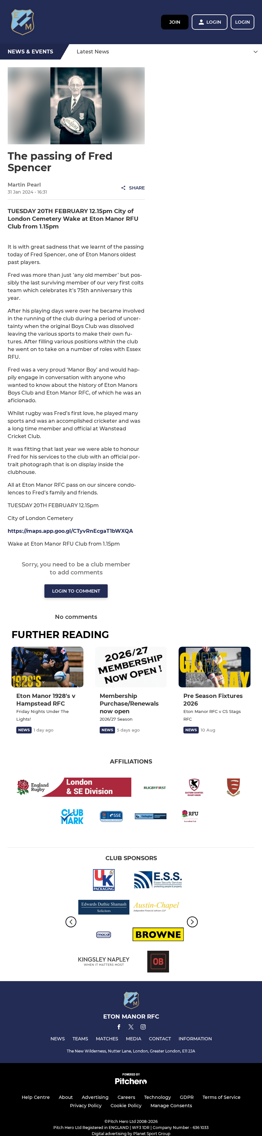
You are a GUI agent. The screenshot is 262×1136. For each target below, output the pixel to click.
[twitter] (131, 1028)
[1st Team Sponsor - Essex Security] (158, 881)
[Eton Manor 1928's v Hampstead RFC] (47, 667)
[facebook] (119, 1028)
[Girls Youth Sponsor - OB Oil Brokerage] (158, 963)
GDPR (187, 1097)
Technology (157, 1097)
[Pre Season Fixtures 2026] (214, 667)
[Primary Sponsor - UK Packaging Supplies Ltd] (103, 881)
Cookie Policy (126, 1105)
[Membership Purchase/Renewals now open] (131, 667)
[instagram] (143, 1028)
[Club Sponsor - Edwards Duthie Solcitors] (103, 908)
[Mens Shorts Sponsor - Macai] (103, 936)
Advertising (95, 1097)
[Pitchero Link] (131, 1083)
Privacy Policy (86, 1105)
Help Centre (36, 1097)
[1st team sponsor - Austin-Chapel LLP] (158, 908)
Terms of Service (222, 1097)
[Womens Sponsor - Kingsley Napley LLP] (103, 963)
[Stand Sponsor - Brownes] (158, 936)
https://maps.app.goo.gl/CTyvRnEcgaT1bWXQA (70, 531)
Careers (126, 1097)
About (66, 1097)
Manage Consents (171, 1105)
